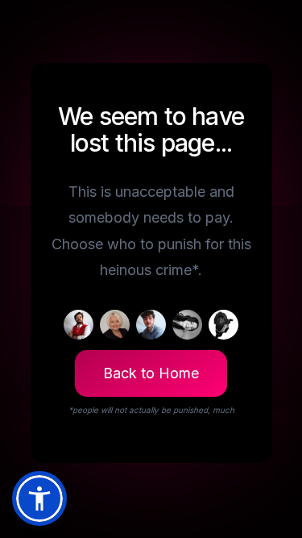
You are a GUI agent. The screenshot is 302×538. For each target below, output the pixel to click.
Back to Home (151, 373)
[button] (39, 498)
